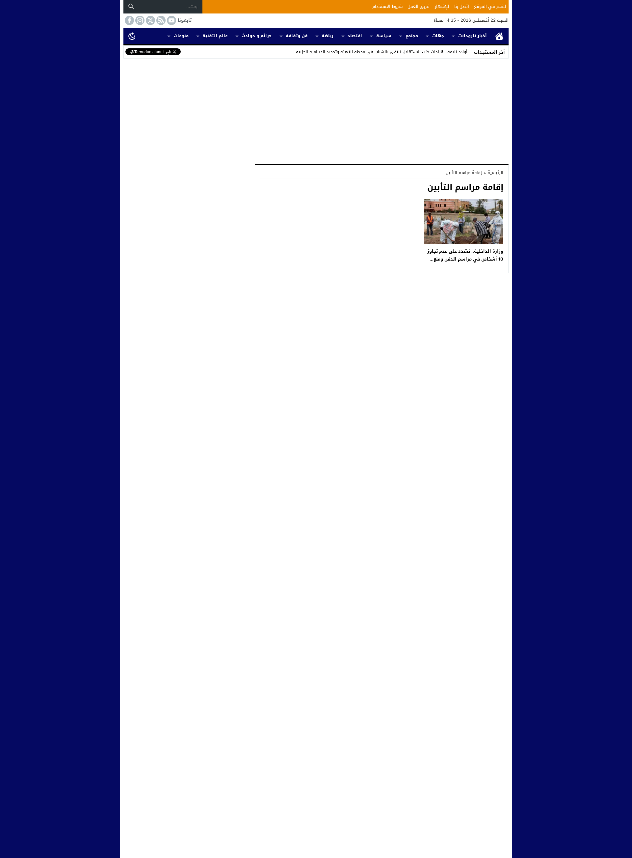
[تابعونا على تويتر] (150, 20)
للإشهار (442, 6)
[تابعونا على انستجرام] (139, 20)
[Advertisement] (316, 110)
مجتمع (412, 36)
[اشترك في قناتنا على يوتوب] (171, 20)
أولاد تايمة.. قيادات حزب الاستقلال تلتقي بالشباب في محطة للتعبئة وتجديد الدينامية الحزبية (381, 52)
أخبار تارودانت (472, 36)
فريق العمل (419, 6)
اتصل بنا (461, 6)
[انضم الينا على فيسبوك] (128, 20)
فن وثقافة (296, 36)
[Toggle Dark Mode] (132, 36)
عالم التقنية (214, 36)
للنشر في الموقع (490, 6)
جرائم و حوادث (257, 36)
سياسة (383, 36)
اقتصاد (355, 36)
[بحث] (131, 7)
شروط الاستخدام (387, 6)
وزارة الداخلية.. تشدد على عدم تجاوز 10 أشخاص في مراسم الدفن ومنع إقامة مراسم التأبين (465, 259)
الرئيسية (499, 36)
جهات (438, 36)
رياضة (327, 36)
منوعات (181, 36)
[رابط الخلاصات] (160, 20)
